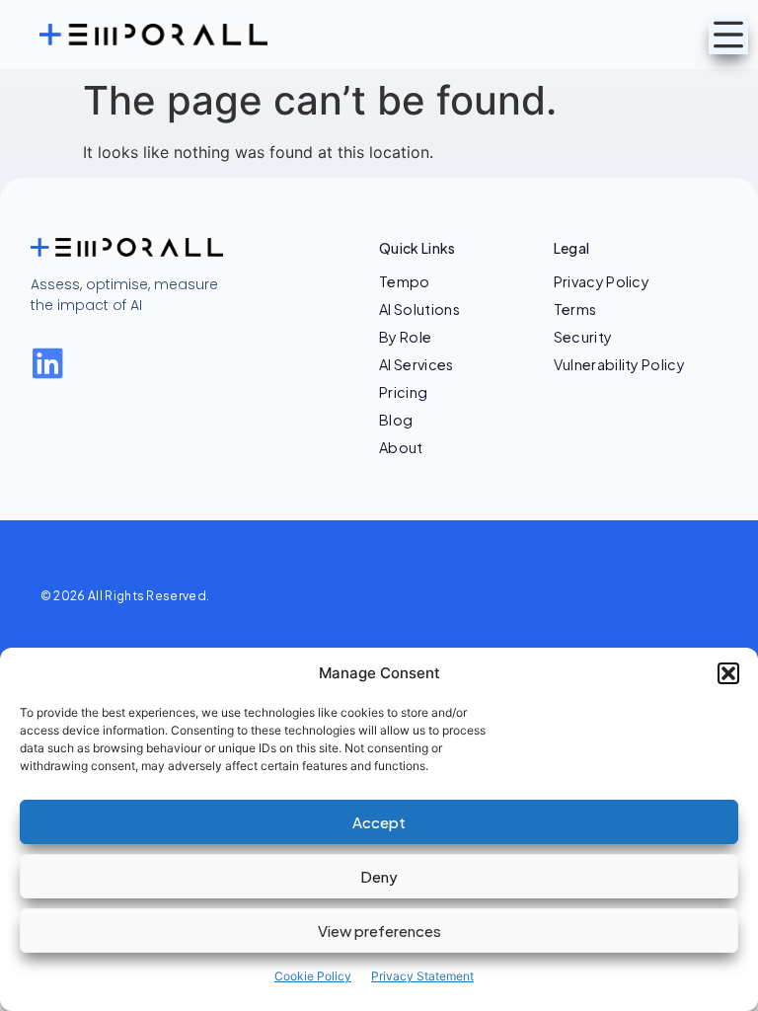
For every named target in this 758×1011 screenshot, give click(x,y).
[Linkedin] (48, 363)
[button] (728, 673)
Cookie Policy (312, 976)
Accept (379, 822)
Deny (379, 876)
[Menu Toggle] (728, 34)
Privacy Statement (422, 976)
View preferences (379, 930)
